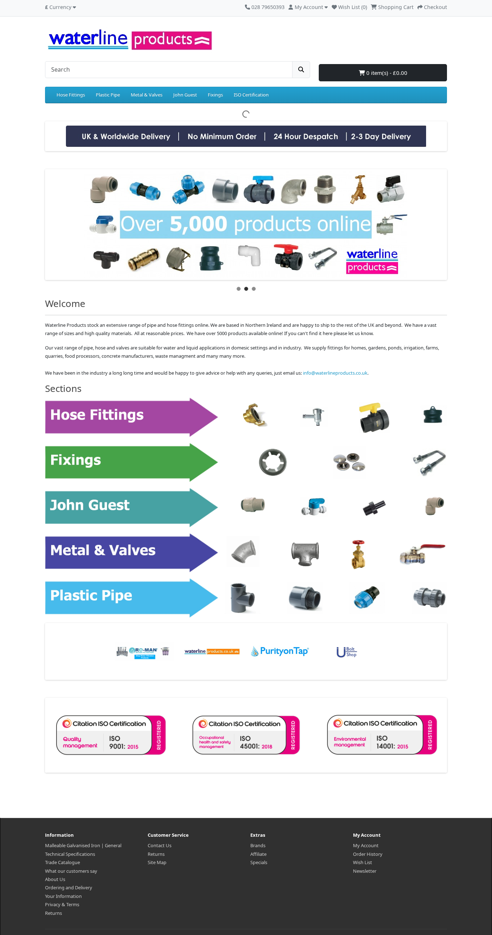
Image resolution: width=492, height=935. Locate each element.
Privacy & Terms (62, 904)
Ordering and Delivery (68, 887)
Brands (257, 845)
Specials (258, 862)
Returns (53, 913)
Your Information (63, 896)
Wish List (362, 862)
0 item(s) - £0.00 (386, 72)
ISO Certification (251, 94)
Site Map (157, 862)
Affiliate (258, 854)
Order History (368, 854)
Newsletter (364, 871)
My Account (366, 845)
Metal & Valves (146, 94)
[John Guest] (246, 507)
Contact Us (159, 845)
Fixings (215, 94)
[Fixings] (246, 462)
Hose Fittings (71, 94)
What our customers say (71, 871)
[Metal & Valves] (246, 553)
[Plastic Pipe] (246, 598)
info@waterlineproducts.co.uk (335, 373)
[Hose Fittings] (246, 417)
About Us (55, 879)
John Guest (185, 94)
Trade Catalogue (62, 862)
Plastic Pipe (108, 94)
